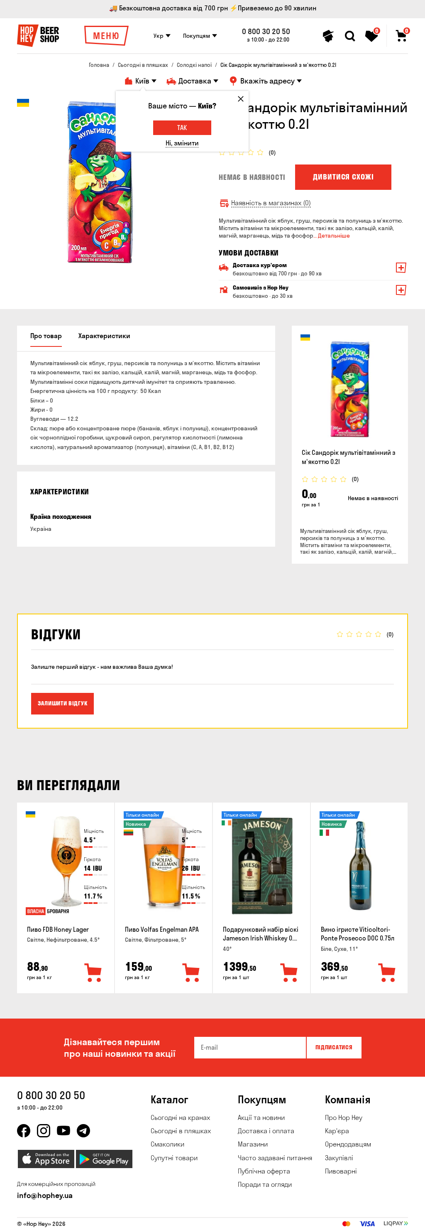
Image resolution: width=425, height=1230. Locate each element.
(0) (272, 152)
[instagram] (43, 1130)
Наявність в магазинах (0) (271, 203)
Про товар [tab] (46, 335)
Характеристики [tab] (104, 335)
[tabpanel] (100, 182)
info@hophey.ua (45, 1195)
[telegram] (83, 1130)
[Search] (350, 36)
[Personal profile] (328, 36)
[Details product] (349, 388)
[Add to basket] (93, 973)
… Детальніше (331, 235)
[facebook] (23, 1130)
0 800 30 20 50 (266, 31)
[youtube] (63, 1130)
